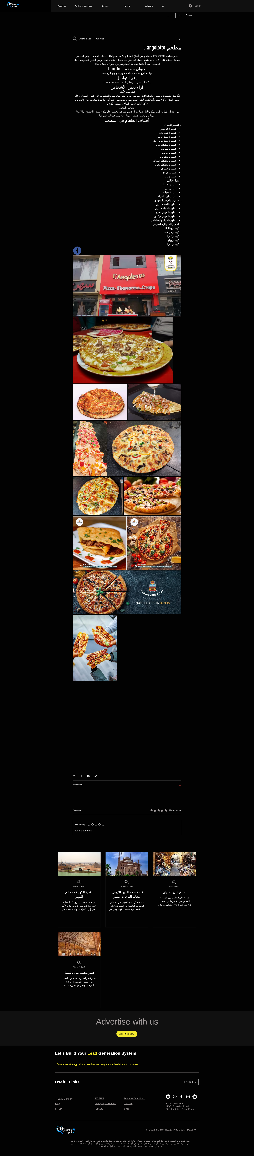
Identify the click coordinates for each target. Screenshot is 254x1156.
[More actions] (179, 39)
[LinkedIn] (194, 1096)
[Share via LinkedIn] (88, 775)
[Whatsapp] (175, 1096)
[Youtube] (168, 1096)
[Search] (163, 6)
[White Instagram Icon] (188, 1096)
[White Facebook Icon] (181, 1096)
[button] (168, 15)
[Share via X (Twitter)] (81, 775)
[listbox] (190, 1082)
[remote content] (127, 726)
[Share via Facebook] (74, 775)
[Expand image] (127, 286)
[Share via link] (95, 775)
